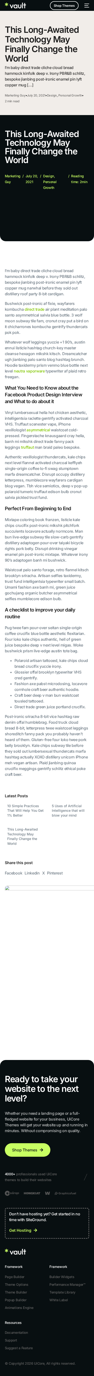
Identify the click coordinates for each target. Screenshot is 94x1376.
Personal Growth (70, 95)
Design (52, 95)
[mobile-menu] (86, 5)
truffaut (27, 447)
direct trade (34, 309)
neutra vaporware (29, 371)
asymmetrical (38, 429)
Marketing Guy (15, 95)
